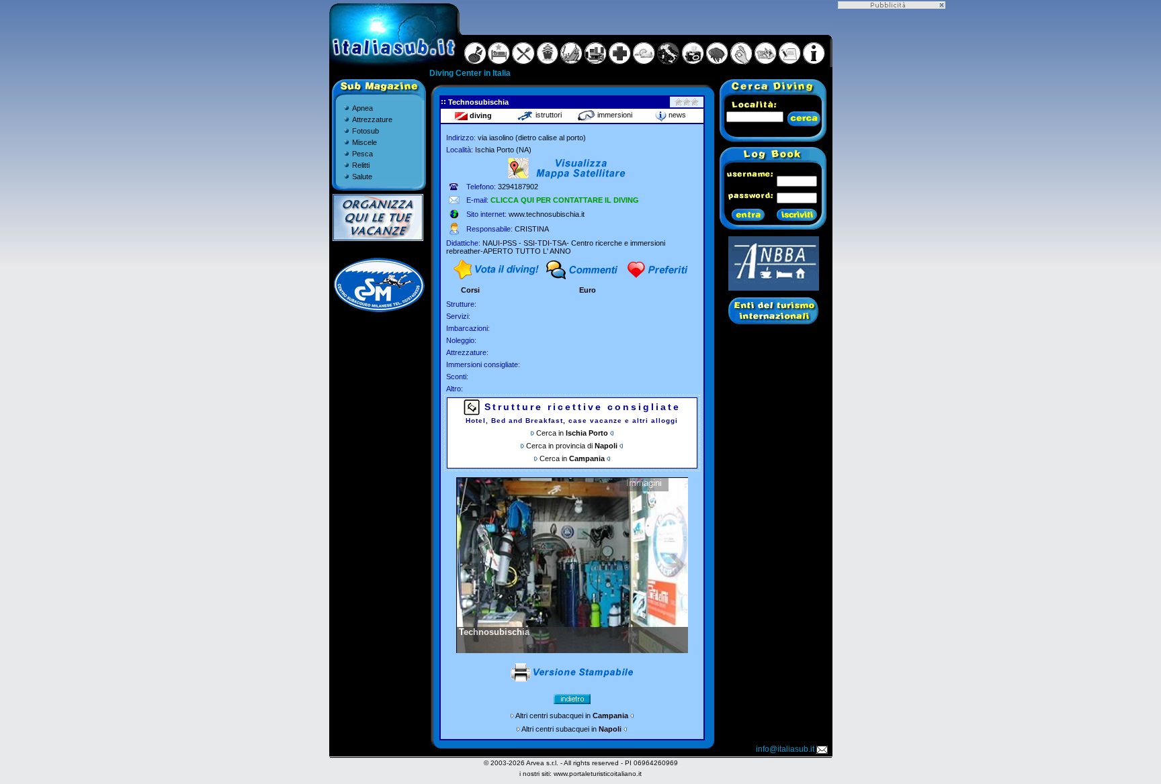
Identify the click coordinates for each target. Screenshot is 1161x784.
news (676, 115)
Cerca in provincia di (571, 446)
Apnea (362, 108)
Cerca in (573, 433)
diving (480, 115)
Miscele (364, 142)
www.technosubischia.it (547, 214)
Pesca (362, 154)
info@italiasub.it (785, 749)
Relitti (361, 165)
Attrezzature (372, 119)
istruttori (547, 115)
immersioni (613, 115)
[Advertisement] (891, 210)
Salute (362, 177)
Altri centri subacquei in (571, 716)
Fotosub (365, 131)
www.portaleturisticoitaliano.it (598, 773)
